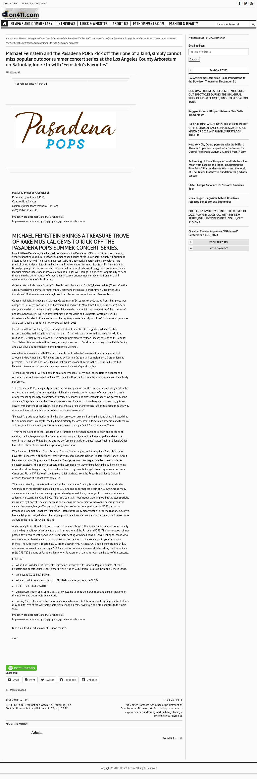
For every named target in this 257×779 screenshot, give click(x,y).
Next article (172, 700)
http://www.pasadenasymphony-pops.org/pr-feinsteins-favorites (48, 221)
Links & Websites (93, 23)
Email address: (197, 45)
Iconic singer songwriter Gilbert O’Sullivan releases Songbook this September (214, 199)
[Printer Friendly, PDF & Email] (21, 668)
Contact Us (10, 3)
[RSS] (252, 3)
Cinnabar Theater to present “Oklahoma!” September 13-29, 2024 (213, 233)
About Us (120, 23)
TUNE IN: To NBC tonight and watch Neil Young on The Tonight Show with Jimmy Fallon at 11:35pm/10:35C (38, 706)
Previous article (18, 700)
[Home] (4, 23)
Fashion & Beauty (183, 23)
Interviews (66, 23)
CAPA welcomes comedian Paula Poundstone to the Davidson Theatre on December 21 (217, 79)
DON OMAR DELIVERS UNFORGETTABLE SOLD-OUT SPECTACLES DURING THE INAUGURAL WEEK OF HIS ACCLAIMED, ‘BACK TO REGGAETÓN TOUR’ (218, 96)
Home (21, 38)
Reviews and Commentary (31, 23)
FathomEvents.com (148, 23)
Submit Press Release (34, 3)
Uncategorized (18, 690)
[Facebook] (240, 3)
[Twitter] (246, 3)
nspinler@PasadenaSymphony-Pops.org (35, 206)
